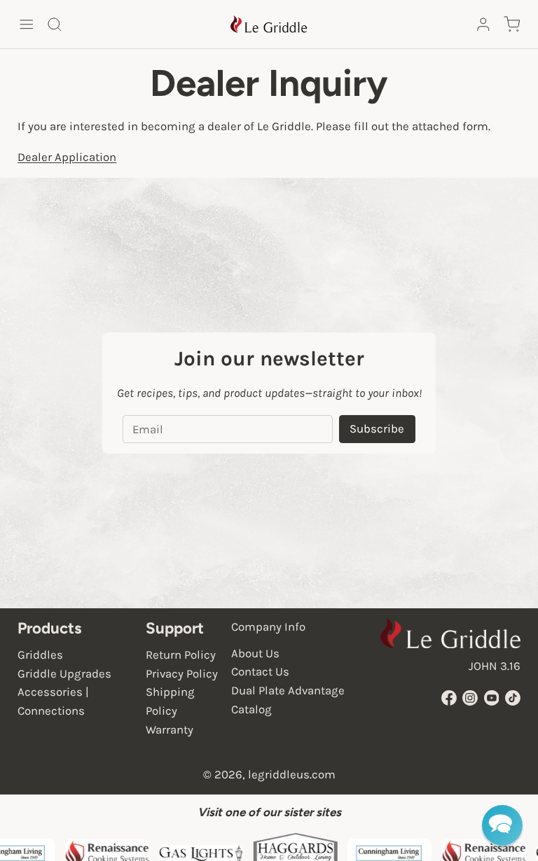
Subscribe (377, 428)
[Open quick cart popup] (511, 24)
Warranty (169, 729)
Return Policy (181, 655)
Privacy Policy (182, 673)
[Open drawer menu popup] (26, 24)
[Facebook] (449, 698)
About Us (255, 653)
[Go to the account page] (483, 24)
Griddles (40, 655)
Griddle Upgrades (64, 673)
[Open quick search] (55, 24)
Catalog (251, 709)
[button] (502, 825)
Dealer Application (67, 157)
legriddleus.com (292, 774)
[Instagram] (470, 698)
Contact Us (260, 671)
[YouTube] (491, 698)
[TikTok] (512, 698)
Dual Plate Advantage (288, 690)
